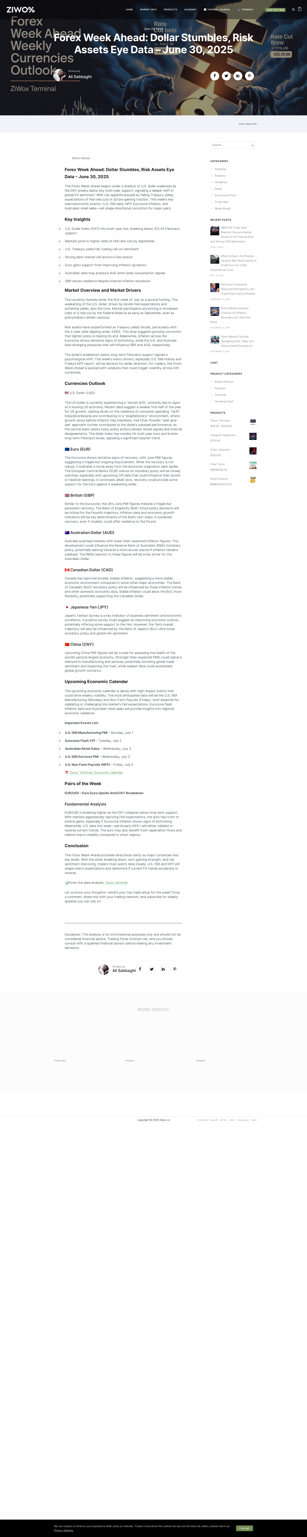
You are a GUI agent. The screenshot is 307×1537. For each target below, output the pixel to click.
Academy (190, 9)
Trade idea (221, 202)
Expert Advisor (224, 381)
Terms (254, 1120)
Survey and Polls (225, 195)
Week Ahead (81, 158)
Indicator (220, 388)
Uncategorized (224, 401)
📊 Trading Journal (217, 9)
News (218, 188)
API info (223, 1120)
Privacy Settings (63, 1530)
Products (170, 9)
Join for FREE (275, 10)
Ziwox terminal (116, 882)
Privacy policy (243, 1120)
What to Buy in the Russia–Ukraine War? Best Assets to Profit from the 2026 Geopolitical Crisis (233, 263)
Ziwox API (214, 1120)
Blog (248, 124)
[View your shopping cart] (300, 9)
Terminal (220, 394)
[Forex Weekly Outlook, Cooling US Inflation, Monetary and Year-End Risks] (214, 311)
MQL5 (232, 1120)
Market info (148, 9)
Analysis (220, 175)
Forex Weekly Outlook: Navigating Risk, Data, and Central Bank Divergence (237, 341)
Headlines (221, 182)
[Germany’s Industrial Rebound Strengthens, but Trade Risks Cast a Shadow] (214, 287)
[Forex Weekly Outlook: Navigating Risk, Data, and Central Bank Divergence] (214, 339)
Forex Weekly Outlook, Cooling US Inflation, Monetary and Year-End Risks (230, 315)
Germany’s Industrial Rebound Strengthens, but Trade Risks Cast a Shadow (238, 289)
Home (129, 9)
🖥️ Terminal (246, 9)
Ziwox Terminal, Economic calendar (96, 772)
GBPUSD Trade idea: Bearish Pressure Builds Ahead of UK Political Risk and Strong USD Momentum (231, 234)
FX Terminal (202, 1120)
